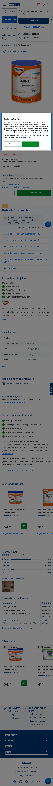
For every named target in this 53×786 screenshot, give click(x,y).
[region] (26, 131)
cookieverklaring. (24, 137)
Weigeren (12, 144)
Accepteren (30, 144)
